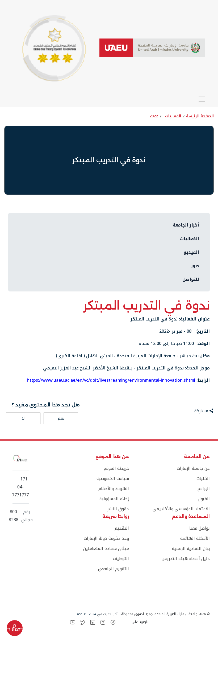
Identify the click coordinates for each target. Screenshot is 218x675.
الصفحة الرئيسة (200, 116)
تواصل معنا (199, 528)
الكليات (203, 478)
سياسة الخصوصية (113, 478)
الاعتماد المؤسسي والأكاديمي (181, 509)
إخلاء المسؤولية (114, 499)
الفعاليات (173, 116)
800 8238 (13, 516)
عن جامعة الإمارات (193, 468)
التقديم (122, 528)
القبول (204, 499)
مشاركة (201, 411)
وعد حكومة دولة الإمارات (106, 538)
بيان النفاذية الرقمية (191, 548)
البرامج (204, 488)
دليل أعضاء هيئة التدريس (186, 558)
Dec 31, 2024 (86, 614)
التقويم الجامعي (113, 569)
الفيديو (191, 252)
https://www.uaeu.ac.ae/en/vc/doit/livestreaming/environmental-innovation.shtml (111, 380)
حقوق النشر (118, 509)
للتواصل (190, 279)
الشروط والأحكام (113, 488)
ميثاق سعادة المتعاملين (106, 548)
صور (195, 266)
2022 (153, 116)
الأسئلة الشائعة (195, 538)
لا (23, 418)
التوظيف (121, 558)
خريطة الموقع (116, 468)
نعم (61, 418)
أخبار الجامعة (186, 225)
